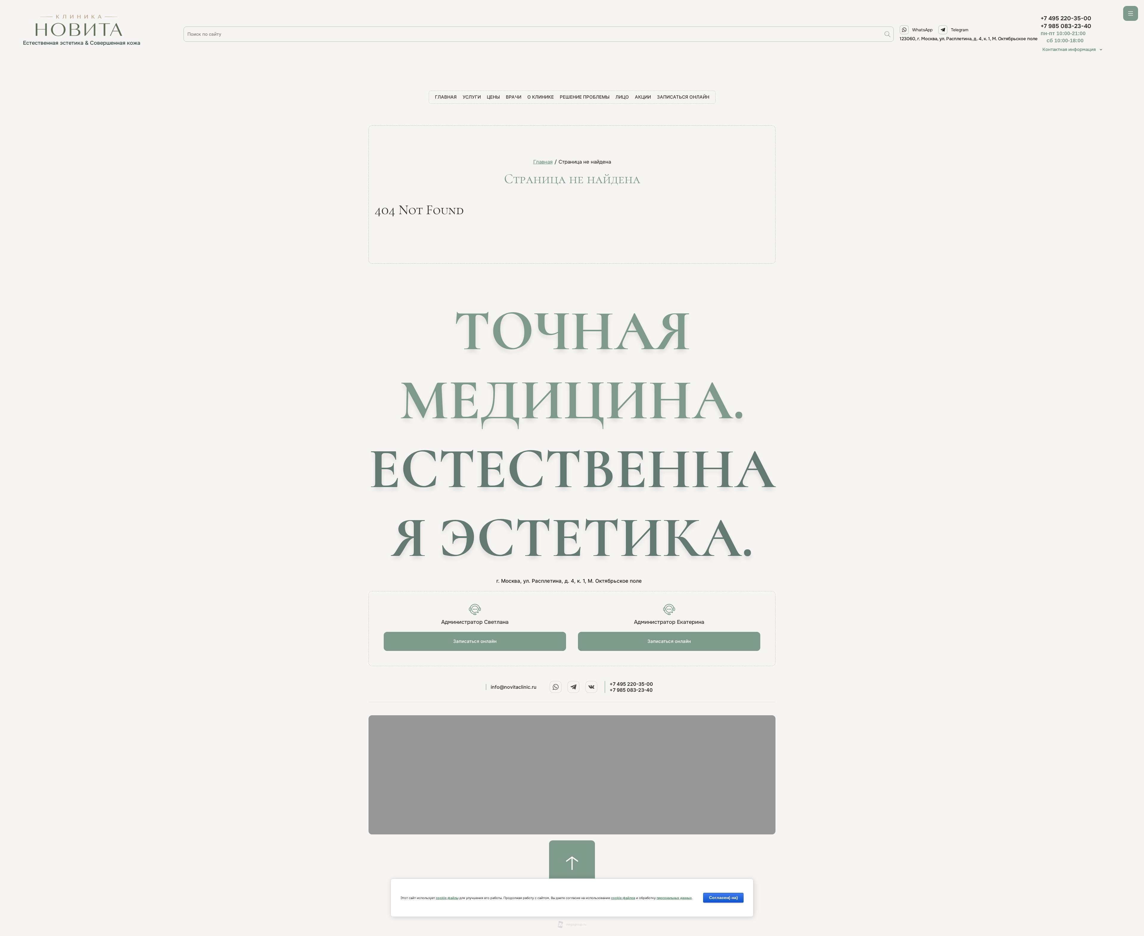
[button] (475, 641)
